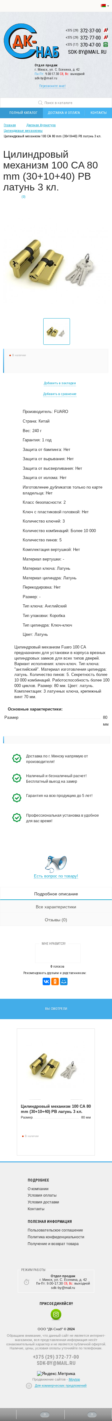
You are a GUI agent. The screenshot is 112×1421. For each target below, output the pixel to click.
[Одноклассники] (55, 981)
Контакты (36, 1209)
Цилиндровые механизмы (23, 131)
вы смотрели (56, 1009)
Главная (10, 125)
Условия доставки (43, 1202)
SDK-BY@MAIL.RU (56, 1363)
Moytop (74, 1379)
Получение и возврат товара (53, 1244)
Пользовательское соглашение (55, 1230)
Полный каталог (23, 113)
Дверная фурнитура (41, 125)
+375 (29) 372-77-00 (56, 1357)
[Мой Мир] (64, 981)
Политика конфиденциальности (56, 1237)
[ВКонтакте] (46, 981)
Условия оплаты (42, 1195)
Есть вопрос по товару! (56, 876)
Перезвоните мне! (52, 86)
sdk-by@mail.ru (46, 78)
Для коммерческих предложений (60, 1385)
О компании (38, 1189)
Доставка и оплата (64, 113)
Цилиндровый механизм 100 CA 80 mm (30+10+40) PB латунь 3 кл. (56, 1109)
